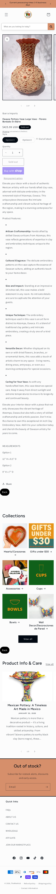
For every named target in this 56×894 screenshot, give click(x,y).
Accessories (13, 588)
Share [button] (9, 483)
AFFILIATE (11, 837)
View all (28, 639)
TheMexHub (16, 883)
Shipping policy (45, 883)
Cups (39, 588)
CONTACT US (12, 823)
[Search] (51, 26)
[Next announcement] (50, 4)
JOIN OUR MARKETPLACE (18, 844)
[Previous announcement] (5, 4)
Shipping (5, 131)
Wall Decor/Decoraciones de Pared (41, 625)
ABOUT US (11, 816)
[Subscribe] (46, 787)
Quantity (6, 146)
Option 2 (29, 140)
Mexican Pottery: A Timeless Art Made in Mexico (27, 707)
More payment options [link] (13, 178)
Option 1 (12, 140)
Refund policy (29, 883)
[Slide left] (21, 106)
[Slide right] (34, 106)
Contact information (29, 888)
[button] (6, 14)
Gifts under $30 (39, 551)
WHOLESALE (12, 830)
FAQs (8, 809)
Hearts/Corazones (15, 551)
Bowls (13, 622)
